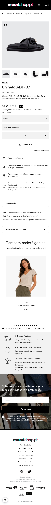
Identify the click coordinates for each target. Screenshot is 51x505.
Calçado (26, 14)
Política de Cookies (25, 459)
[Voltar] (3, 13)
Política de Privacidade (25, 452)
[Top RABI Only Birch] (26, 277)
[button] (14, 325)
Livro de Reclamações (25, 465)
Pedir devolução (25, 445)
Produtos (9, 14)
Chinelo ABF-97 (38, 14)
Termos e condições (26, 448)
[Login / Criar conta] (39, 5)
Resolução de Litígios (25, 455)
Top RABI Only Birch (26, 305)
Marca (17, 14)
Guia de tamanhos (41, 150)
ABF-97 (5, 83)
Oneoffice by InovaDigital (26, 501)
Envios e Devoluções (25, 462)
